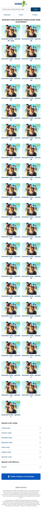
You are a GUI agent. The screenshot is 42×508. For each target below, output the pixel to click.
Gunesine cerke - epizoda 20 (31, 218)
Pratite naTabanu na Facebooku (22, 476)
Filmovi (35, 15)
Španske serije (6, 457)
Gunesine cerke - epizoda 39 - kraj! (10, 40)
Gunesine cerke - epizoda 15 (10, 277)
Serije (21, 15)
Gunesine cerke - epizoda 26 (31, 158)
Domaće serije (6, 433)
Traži (35, 9)
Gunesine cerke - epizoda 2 (31, 396)
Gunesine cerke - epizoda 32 (31, 99)
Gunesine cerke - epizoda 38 (31, 40)
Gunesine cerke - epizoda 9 (10, 336)
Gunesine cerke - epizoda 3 (10, 396)
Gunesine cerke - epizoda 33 (10, 99)
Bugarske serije (6, 442)
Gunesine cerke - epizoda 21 (10, 218)
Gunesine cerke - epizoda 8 (31, 336)
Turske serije (5, 428)
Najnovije (7, 15)
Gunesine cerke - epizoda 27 (10, 158)
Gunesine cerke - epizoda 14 (31, 277)
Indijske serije (6, 452)
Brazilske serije (6, 438)
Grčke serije (5, 447)
